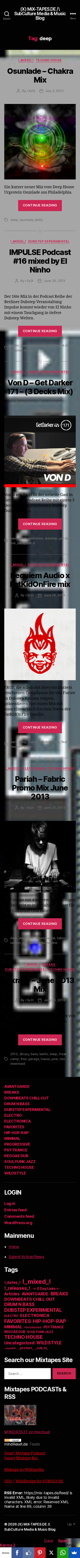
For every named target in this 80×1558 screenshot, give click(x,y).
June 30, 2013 (54, 281)
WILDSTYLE (15, 1173)
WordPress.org (18, 1222)
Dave (48, 1540)
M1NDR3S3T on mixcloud (27, 1432)
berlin (14, 345)
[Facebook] (17, 1552)
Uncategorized (19, 1342)
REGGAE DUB (16, 1156)
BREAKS (48, 964)
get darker (66, 538)
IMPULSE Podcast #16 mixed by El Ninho (40, 260)
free (23, 1059)
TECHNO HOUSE (49, 60)
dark (13, 742)
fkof (64, 742)
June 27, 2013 (54, 402)
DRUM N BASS (17, 1104)
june (54, 1059)
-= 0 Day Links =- (46, 1289)
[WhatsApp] (63, 1552)
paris (21, 543)
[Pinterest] (40, 1552)
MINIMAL (12, 1138)
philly (39, 220)
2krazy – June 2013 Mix (40, 985)
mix (13, 543)
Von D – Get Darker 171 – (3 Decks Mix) (40, 387)
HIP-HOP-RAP (16, 1132)
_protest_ (25, 1348)
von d (30, 543)
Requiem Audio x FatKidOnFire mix (40, 580)
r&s (42, 943)
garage (33, 1059)
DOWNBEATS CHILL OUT (26, 1098)
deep (14, 220)
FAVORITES (14, 1127)
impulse (16, 350)
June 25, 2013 (54, 808)
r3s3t (31, 91)
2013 (14, 1054)
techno (52, 943)
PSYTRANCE (16, 1150)
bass (13, 538)
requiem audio (21, 747)
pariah (34, 943)
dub (31, 938)
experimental (45, 938)
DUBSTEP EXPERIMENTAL (49, 241)
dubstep (54, 345)
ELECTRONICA (34, 768)
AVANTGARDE (16, 1086)
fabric (61, 938)
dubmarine (37, 345)
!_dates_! (12, 1282)
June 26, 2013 (54, 595)
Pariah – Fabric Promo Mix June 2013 (40, 787)
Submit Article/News (26, 1256)
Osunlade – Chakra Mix (40, 75)
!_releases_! (17, 1288)
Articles (12, 1293)
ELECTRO (13, 1115)
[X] (51, 1552)
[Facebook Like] (28, 1552)
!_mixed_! (26, 60)
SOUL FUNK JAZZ (19, 1161)
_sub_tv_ (41, 1348)
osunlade (26, 220)
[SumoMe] (74, 1552)
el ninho (67, 345)
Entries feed (15, 1210)
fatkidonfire (51, 742)
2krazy (24, 1054)
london (15, 943)
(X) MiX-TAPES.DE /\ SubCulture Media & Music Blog (40, 13)
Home (14, 1246)
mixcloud (31, 350)
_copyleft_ (10, 1348)
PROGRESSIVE (17, 1144)
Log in (9, 1203)
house (45, 1059)
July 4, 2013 (54, 91)
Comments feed (19, 1216)
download (35, 538)
